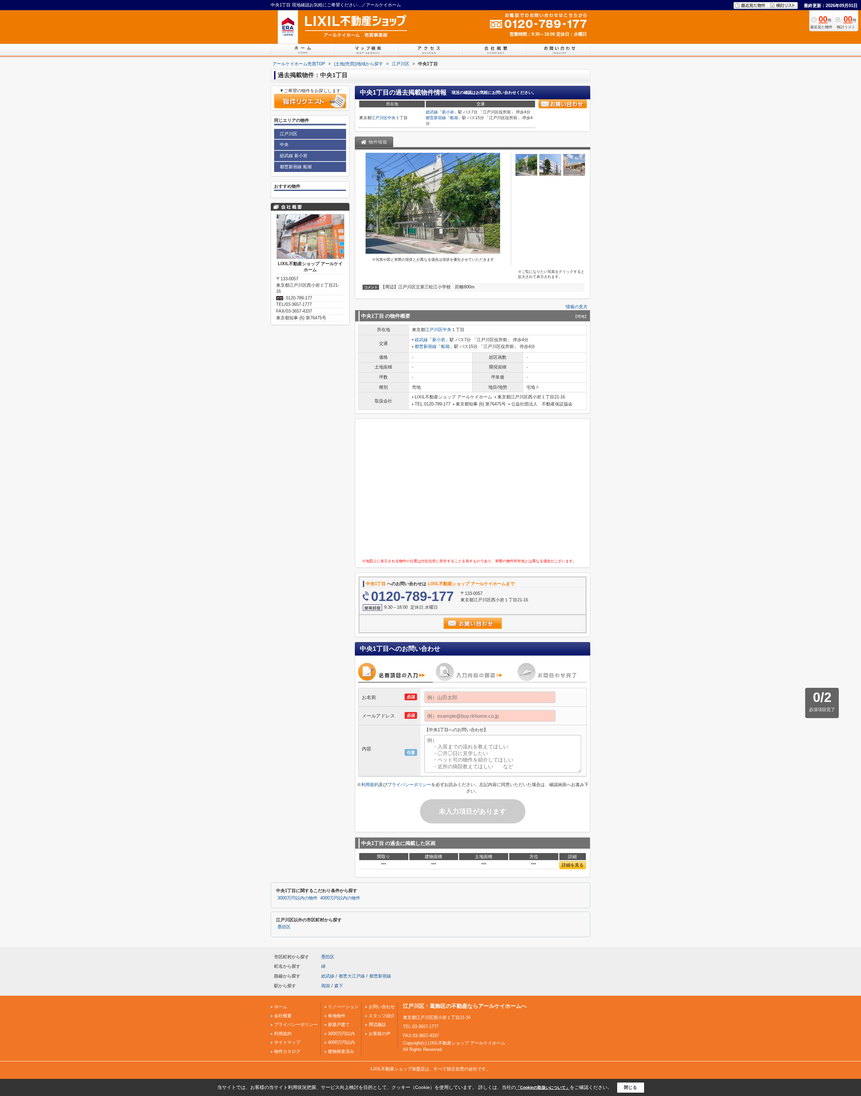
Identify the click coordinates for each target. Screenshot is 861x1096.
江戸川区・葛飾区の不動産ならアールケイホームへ (465, 1006)
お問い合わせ (382, 1006)
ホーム (280, 1006)
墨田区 (284, 927)
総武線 (432, 112)
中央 (391, 117)
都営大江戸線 (352, 976)
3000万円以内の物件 (297, 898)
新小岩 (448, 112)
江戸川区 (379, 117)
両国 (325, 985)
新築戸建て (339, 1024)
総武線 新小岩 (293, 155)
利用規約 (370, 784)
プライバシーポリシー (409, 784)
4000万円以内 (341, 1042)
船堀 (454, 117)
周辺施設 (377, 1024)
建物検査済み (341, 1051)
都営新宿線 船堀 (296, 166)
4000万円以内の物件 (340, 898)
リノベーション (343, 1006)
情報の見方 (577, 306)
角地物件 (336, 1015)
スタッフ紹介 (382, 1015)
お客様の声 (379, 1033)
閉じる (630, 1087)
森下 (338, 985)
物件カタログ (287, 1051)
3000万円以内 (341, 1033)
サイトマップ (287, 1042)
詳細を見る (573, 865)
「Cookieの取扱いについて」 (543, 1087)
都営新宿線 (436, 117)
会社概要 (283, 1015)
